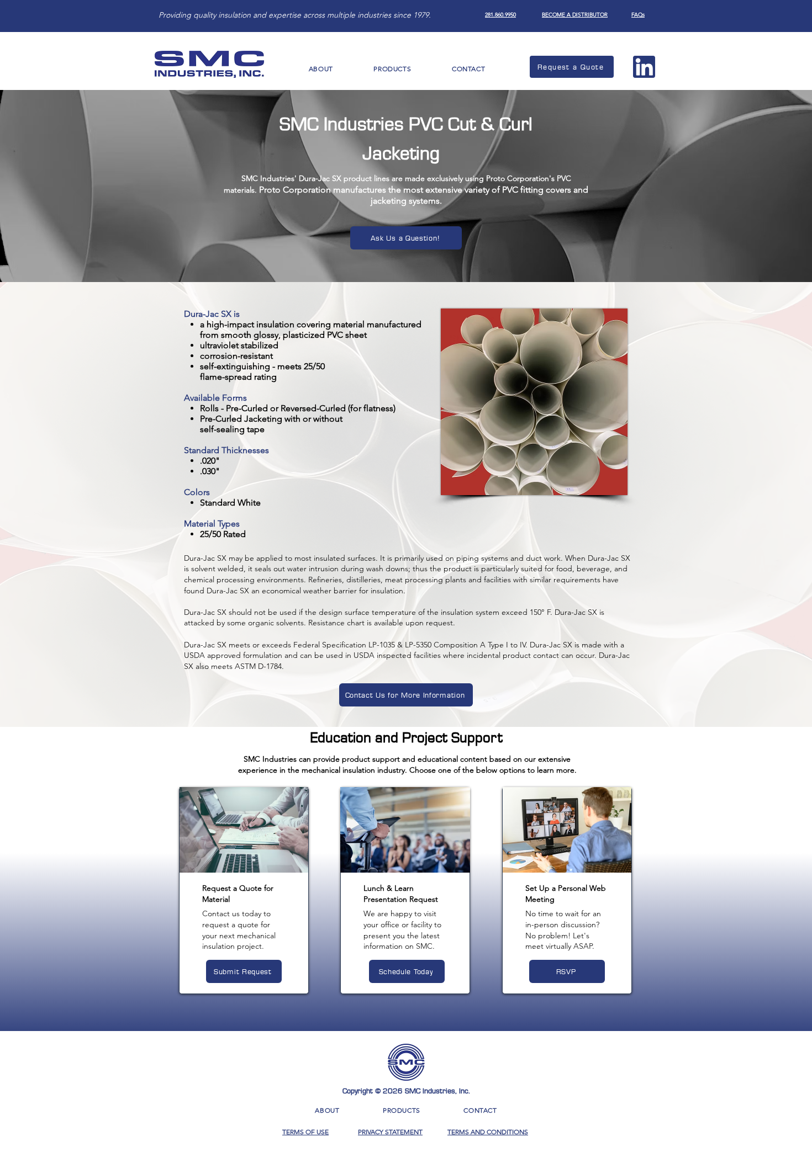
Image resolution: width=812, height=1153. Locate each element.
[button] (321, 68)
